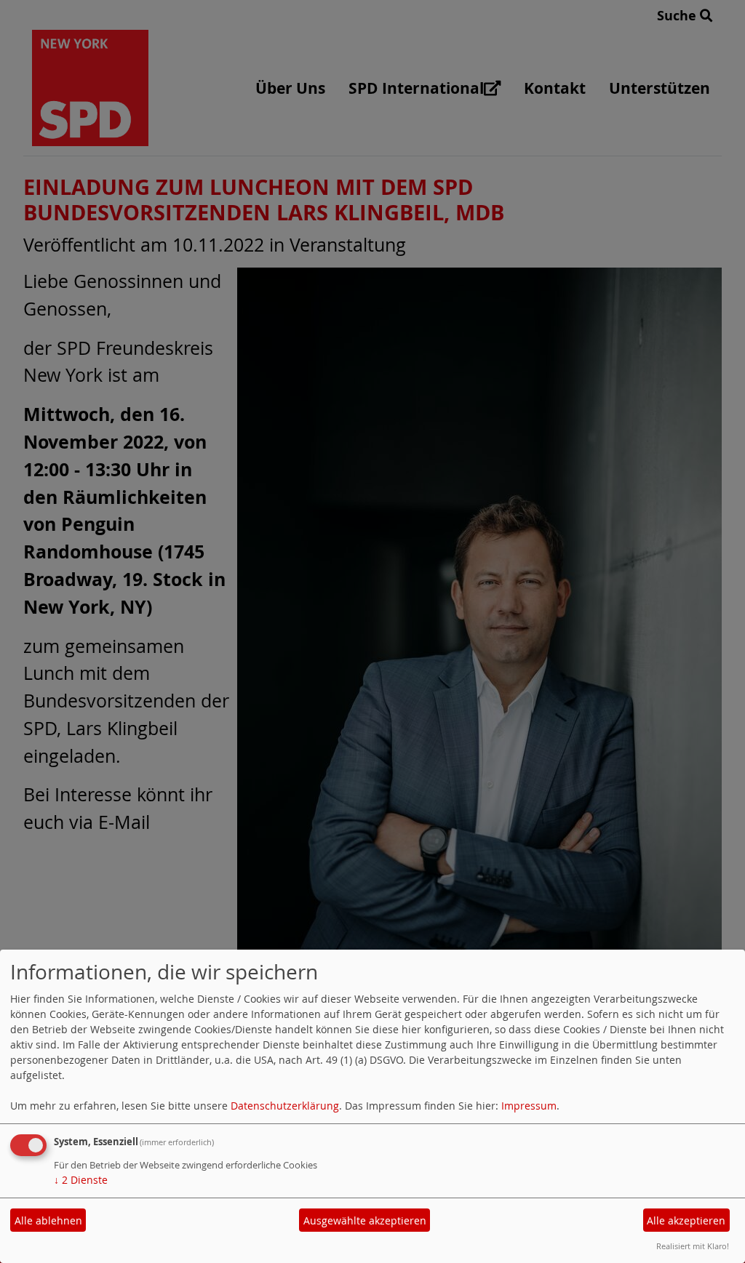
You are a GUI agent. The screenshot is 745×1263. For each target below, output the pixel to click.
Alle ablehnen (48, 1220)
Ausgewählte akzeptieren (364, 1220)
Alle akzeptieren (686, 1220)
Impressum (529, 1105)
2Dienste (81, 1180)
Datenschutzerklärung (285, 1105)
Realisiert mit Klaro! (692, 1245)
